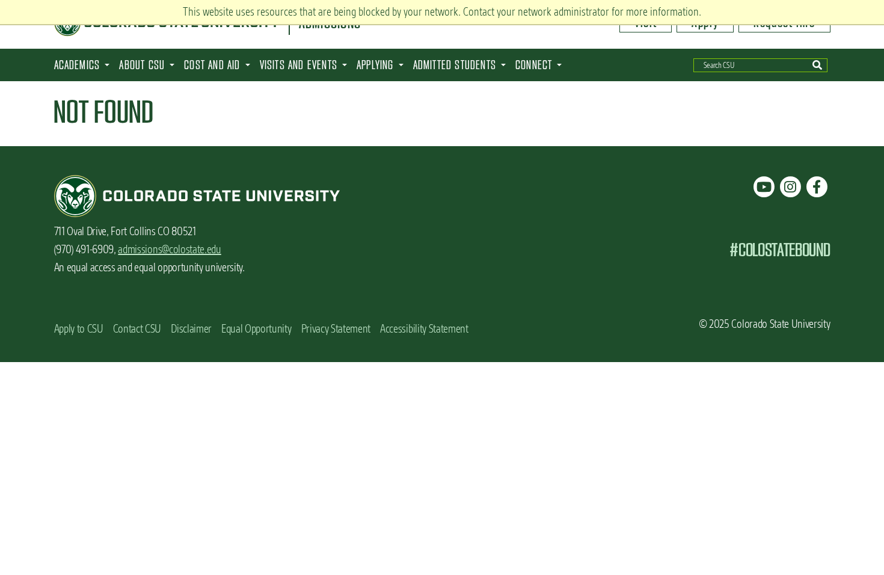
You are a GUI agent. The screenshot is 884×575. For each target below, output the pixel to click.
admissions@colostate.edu (169, 249)
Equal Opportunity (256, 329)
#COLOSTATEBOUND (779, 250)
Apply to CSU (78, 329)
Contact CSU (137, 329)
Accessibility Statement (424, 329)
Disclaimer (191, 329)
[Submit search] (816, 65)
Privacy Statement (336, 329)
